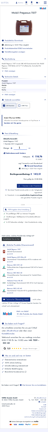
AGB (44, 405)
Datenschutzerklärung (39, 411)
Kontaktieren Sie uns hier (11, 239)
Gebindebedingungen (38, 415)
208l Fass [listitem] (24, 105)
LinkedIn (43, 402)
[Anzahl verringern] (29, 148)
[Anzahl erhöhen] (11, 148)
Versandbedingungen (39, 413)
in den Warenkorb (31, 186)
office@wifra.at (12, 331)
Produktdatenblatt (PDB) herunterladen (18, 48)
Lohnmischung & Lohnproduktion (35, 417)
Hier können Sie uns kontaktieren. (34, 385)
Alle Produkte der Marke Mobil (31, 314)
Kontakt (43, 407)
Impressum (42, 409)
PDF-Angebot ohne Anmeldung (18, 210)
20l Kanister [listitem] (10, 105)
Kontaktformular (8, 333)
